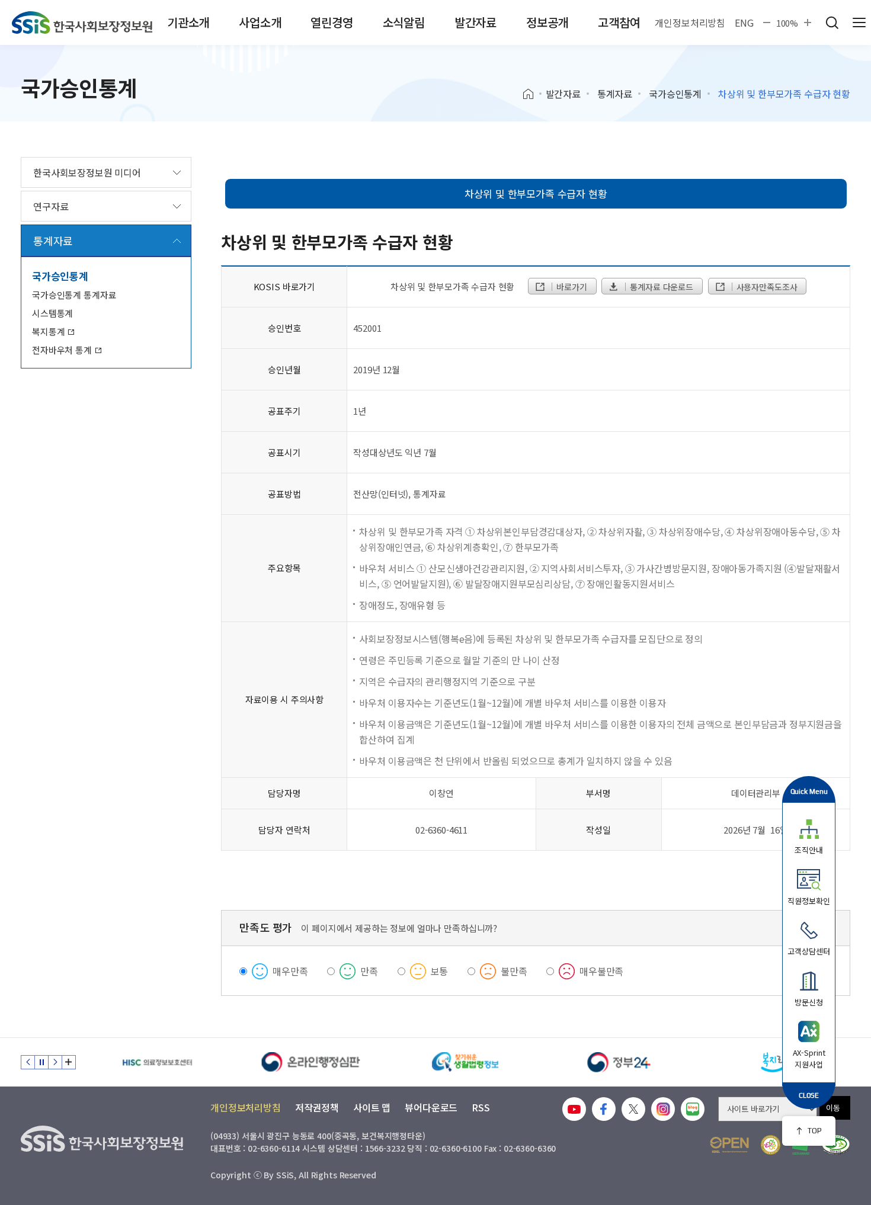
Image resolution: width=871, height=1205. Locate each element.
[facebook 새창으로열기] (604, 1109)
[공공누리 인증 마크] (729, 1145)
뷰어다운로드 (431, 1107)
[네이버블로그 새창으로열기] (693, 1109)
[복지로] (773, 1062)
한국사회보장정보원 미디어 (87, 172)
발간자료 (475, 22)
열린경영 (331, 22)
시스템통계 (52, 313)
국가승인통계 (675, 93)
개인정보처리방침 (690, 22)
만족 (369, 971)
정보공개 (547, 22)
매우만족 (290, 971)
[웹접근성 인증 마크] (835, 1144)
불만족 (514, 971)
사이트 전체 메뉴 (859, 22)
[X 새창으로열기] (633, 1109)
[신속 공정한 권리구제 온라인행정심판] (311, 1062)
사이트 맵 (371, 1107)
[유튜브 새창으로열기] (574, 1109)
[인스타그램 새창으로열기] (663, 1109)
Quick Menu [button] (809, 791)
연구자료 (50, 206)
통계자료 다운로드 (660, 287)
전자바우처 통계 (63, 350)
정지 (41, 1062)
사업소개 (260, 22)
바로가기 (570, 287)
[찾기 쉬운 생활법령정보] (465, 1062)
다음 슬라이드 (55, 1062)
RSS (481, 1107)
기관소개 (188, 22)
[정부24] (619, 1062)
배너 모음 (69, 1062)
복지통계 (49, 331)
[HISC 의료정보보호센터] (157, 1062)
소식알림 (404, 22)
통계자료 (614, 93)
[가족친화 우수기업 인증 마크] (770, 1145)
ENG (744, 22)
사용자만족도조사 (766, 287)
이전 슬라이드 (28, 1062)
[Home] (532, 94)
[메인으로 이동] (82, 22)
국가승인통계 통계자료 (74, 295)
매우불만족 (601, 971)
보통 (440, 971)
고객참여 (619, 22)
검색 (831, 22)
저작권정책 (317, 1107)
